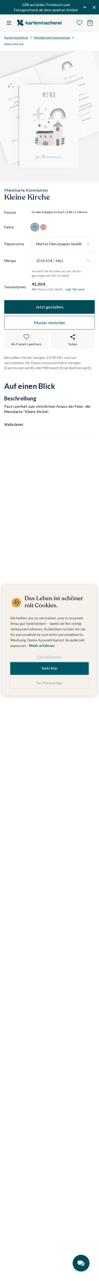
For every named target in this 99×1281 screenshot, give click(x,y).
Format (10, 212)
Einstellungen (49, 656)
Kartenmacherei (16, 37)
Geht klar (49, 668)
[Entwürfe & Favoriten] (79, 23)
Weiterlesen (13, 424)
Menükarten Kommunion (52, 37)
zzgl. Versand (74, 289)
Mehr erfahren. (42, 645)
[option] (35, 227)
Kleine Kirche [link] (14, 44)
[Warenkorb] (90, 23)
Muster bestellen (49, 322)
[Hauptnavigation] (9, 23)
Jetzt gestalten (49, 306)
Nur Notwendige (49, 683)
